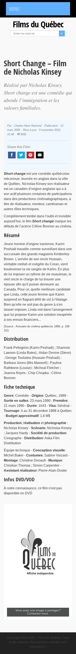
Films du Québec (38, 24)
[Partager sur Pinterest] (30, 155)
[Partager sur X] (21, 155)
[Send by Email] (39, 155)
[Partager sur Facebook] (12, 155)
